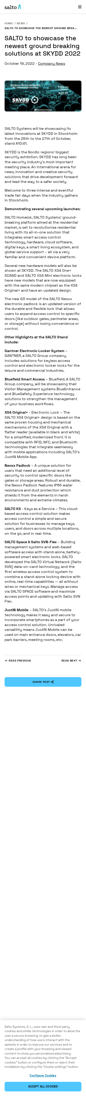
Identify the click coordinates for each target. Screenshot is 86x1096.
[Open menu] (80, 7)
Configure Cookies (43, 1075)
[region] (43, 1058)
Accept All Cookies (43, 1086)
